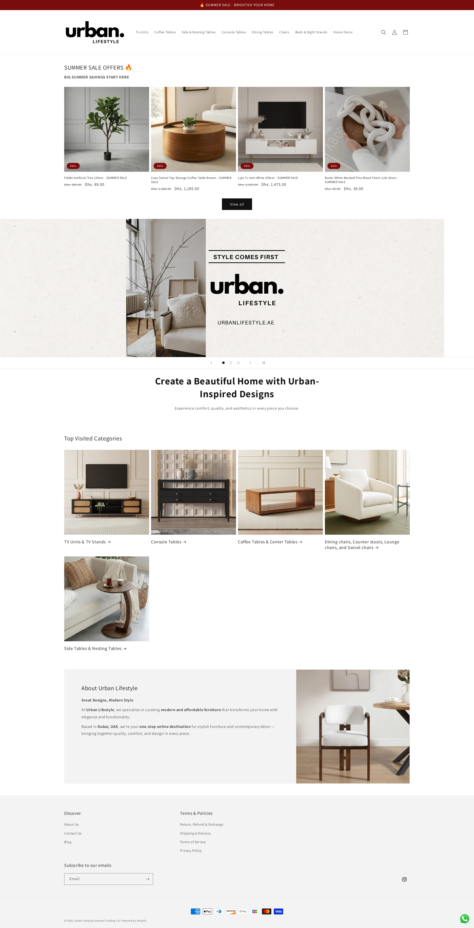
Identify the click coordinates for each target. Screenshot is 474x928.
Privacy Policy (190, 850)
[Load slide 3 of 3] (238, 362)
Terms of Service (193, 842)
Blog (67, 842)
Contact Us (73, 833)
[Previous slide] (211, 362)
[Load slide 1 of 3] (223, 362)
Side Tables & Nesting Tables (92, 648)
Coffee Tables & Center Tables (267, 542)
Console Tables (166, 542)
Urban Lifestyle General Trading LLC (97, 920)
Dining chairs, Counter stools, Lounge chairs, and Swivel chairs (362, 544)
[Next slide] (250, 362)
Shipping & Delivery (195, 833)
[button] (383, 32)
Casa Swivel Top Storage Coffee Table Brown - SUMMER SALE (191, 180)
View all (237, 204)
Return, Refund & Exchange (201, 824)
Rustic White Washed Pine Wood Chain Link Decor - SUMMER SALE (362, 180)
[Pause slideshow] (262, 362)
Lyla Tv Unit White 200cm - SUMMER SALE (268, 178)
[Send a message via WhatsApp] (465, 919)
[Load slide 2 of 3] (231, 362)
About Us (71, 824)
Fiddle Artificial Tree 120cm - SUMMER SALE (95, 178)
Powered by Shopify (134, 920)
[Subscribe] (147, 879)
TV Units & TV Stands (85, 542)
